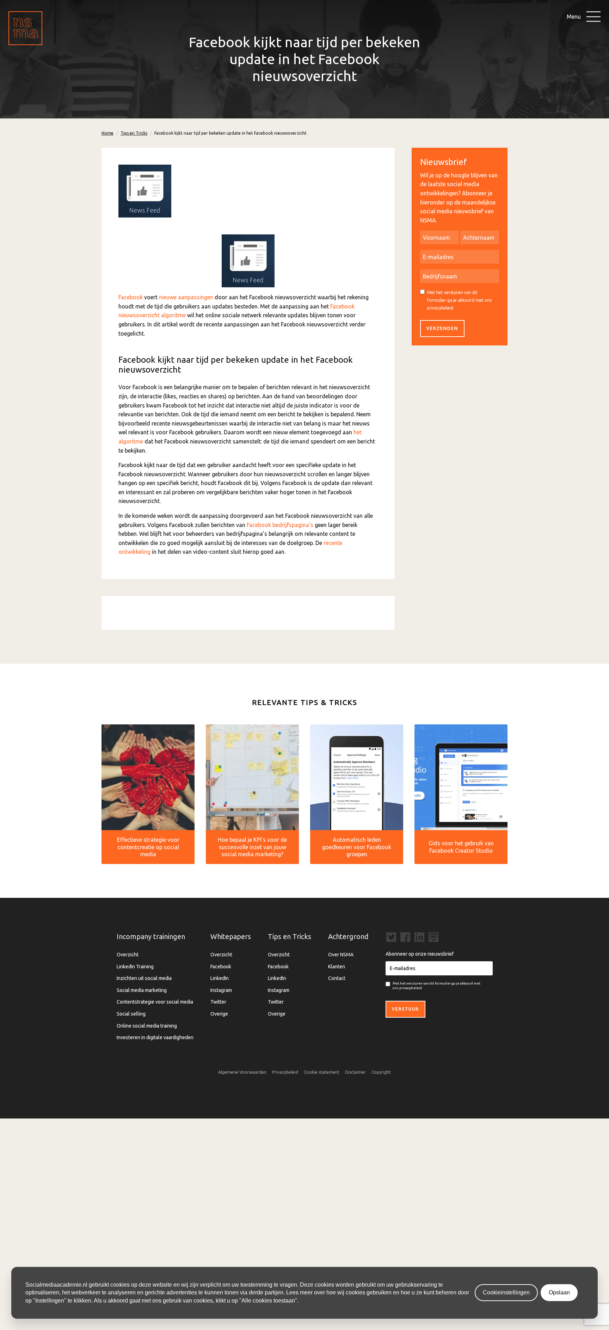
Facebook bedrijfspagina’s (280, 525)
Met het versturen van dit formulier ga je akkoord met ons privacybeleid (459, 300)
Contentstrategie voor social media (155, 1002)
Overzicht (128, 954)
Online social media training (147, 1026)
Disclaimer (355, 1072)
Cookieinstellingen (506, 1292)
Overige (219, 1014)
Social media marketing (142, 990)
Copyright (381, 1072)
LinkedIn (219, 978)
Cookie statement (321, 1072)
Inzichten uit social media (144, 978)
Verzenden (442, 328)
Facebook (130, 297)
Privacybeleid (285, 1072)
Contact (336, 978)
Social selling (131, 1014)
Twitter (218, 1002)
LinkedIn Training (135, 966)
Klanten (336, 966)
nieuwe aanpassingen (186, 297)
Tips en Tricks (134, 133)
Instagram (221, 990)
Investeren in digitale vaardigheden (155, 1037)
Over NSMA (340, 954)
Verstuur (405, 1009)
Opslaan (559, 1292)
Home (107, 133)
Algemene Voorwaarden (242, 1072)
